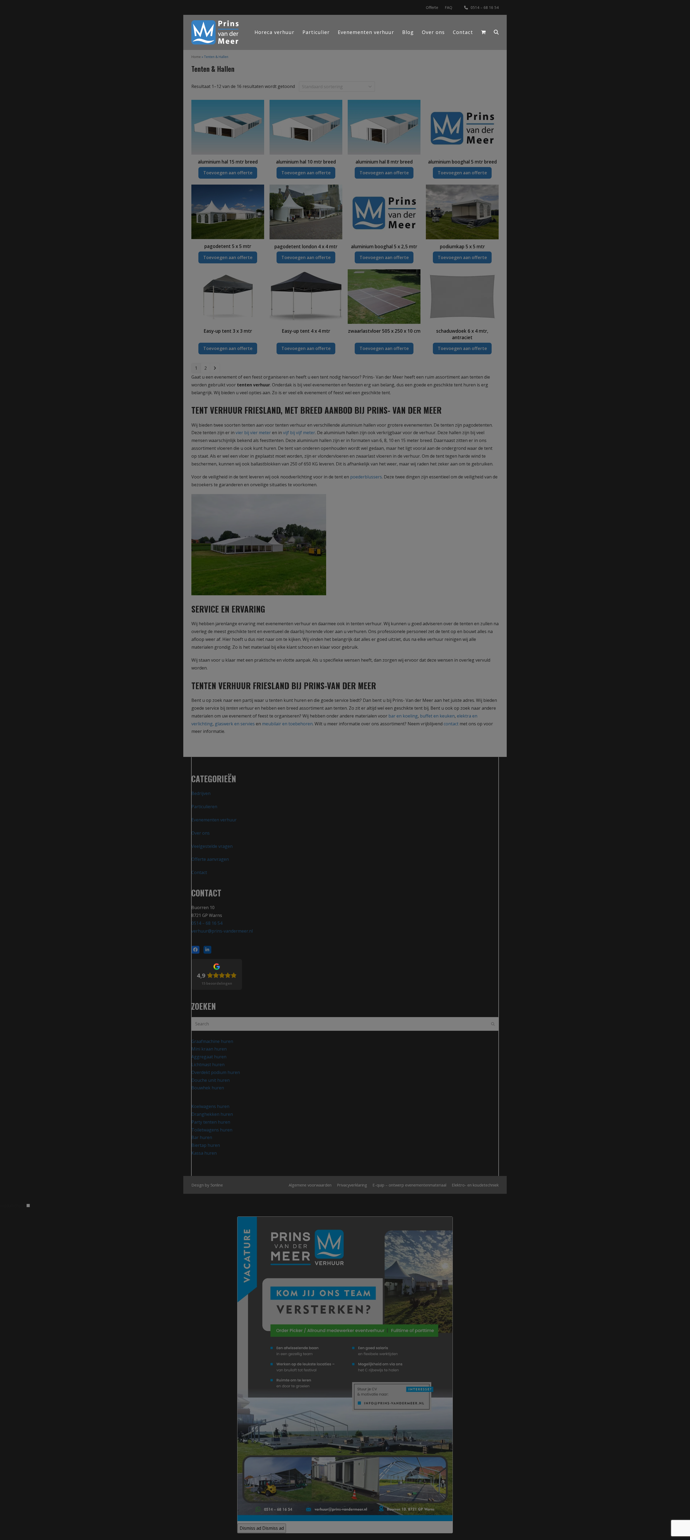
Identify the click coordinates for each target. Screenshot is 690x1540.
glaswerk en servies (235, 724)
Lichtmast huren (208, 1065)
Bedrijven (201, 793)
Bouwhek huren (207, 1088)
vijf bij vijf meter (299, 433)
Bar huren (201, 1137)
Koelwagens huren (210, 1106)
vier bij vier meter (253, 433)
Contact (199, 872)
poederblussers (366, 477)
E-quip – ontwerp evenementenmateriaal (409, 1185)
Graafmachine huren (212, 1041)
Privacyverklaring (352, 1185)
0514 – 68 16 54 (485, 7)
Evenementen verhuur (214, 820)
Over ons (200, 833)
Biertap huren (205, 1145)
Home (196, 57)
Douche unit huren (210, 1080)
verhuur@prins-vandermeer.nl (222, 931)
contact (451, 724)
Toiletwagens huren (211, 1130)
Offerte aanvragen (210, 859)
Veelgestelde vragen (212, 846)
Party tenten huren (210, 1122)
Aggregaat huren (208, 1057)
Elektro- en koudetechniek (475, 1185)
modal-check (12, 1206)
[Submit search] (493, 1023)
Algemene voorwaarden (310, 1185)
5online (216, 1185)
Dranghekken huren (212, 1114)
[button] (496, 32)
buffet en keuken (437, 716)
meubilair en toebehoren (287, 724)
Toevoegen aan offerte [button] (228, 173)
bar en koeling (403, 716)
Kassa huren (204, 1153)
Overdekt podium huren (215, 1072)
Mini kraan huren (209, 1049)
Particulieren (204, 807)
